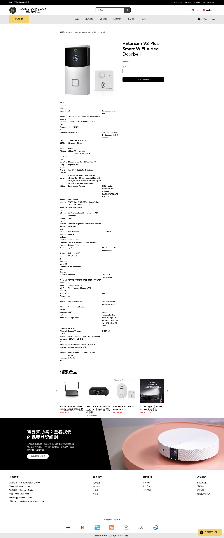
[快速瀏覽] (72, 391)
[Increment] (131, 71)
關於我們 (146, 483)
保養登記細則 (178, 2)
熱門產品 (96, 486)
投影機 (95, 490)
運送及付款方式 (209, 2)
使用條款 (198, 2)
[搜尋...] (127, 10)
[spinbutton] (128, 71)
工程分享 (146, 486)
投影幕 (96, 494)
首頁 (62, 32)
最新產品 (96, 483)
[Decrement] (124, 71)
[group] (112, 398)
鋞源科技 (112, 535)
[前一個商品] (56, 391)
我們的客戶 (147, 490)
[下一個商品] (167, 391)
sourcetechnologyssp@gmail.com (29, 501)
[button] (19, 19)
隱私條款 (189, 2)
